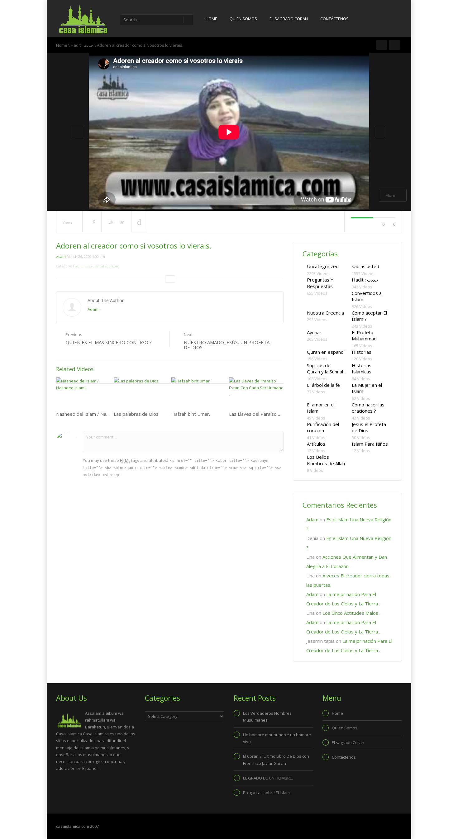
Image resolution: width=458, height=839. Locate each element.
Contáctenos (334, 18)
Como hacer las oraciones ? (368, 407)
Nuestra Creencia (325, 313)
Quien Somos (243, 18)
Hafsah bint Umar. (190, 414)
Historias (361, 352)
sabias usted (365, 266)
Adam (61, 256)
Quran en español (326, 352)
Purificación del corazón (323, 427)
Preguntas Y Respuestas (320, 283)
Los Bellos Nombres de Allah (326, 460)
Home (211, 18)
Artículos (316, 444)
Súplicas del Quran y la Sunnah (326, 368)
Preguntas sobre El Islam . (267, 792)
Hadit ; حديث (82, 45)
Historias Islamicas (361, 368)
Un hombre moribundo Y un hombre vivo (277, 738)
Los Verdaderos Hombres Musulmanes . (267, 716)
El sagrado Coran (289, 18)
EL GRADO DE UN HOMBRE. (268, 778)
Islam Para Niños (370, 444)
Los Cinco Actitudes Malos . (351, 613)
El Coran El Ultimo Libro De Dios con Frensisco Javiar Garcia (276, 759)
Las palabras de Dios (136, 414)
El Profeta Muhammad (364, 335)
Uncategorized (323, 266)
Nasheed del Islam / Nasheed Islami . (96, 414)
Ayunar (314, 332)
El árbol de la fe (323, 385)
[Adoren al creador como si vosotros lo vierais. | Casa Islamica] (82, 18)
